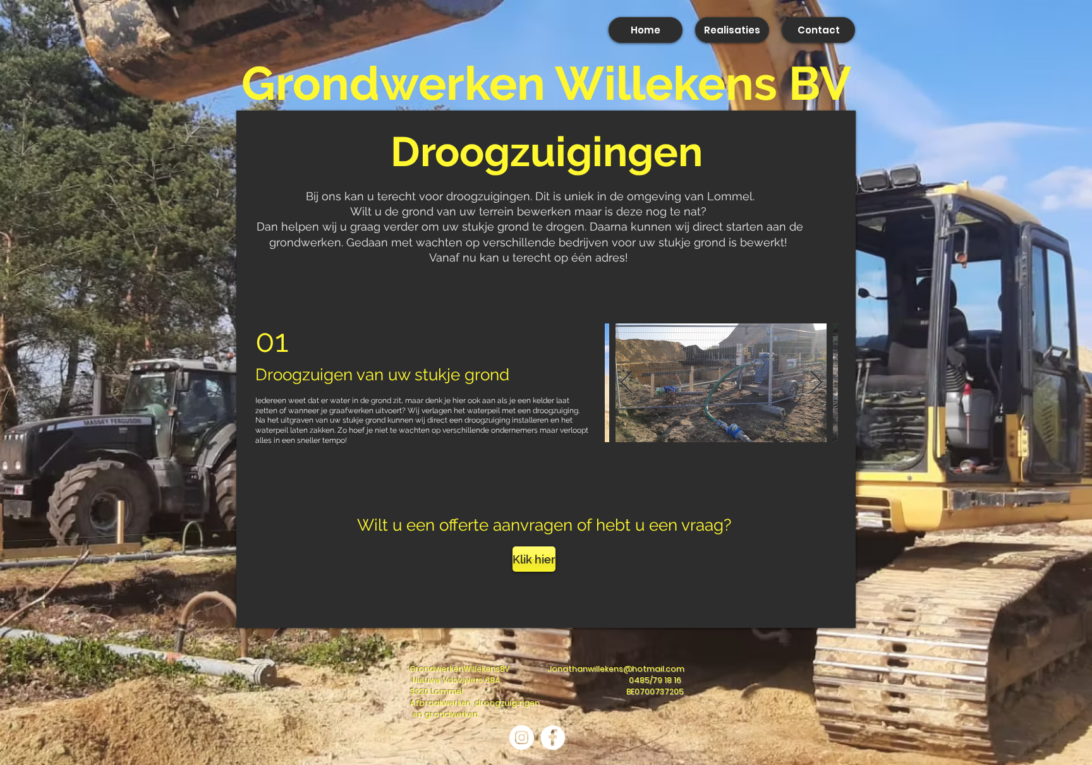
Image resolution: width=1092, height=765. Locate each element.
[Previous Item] (626, 383)
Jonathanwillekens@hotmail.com (615, 668)
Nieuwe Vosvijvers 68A (456, 680)
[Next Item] (816, 383)
